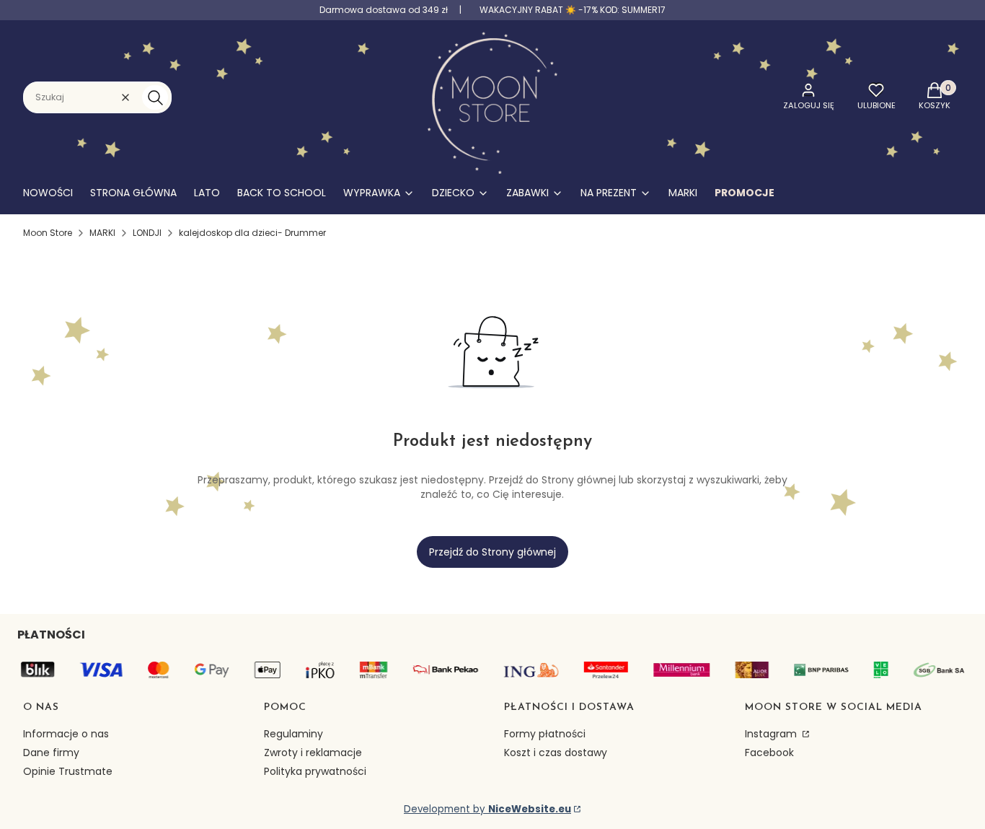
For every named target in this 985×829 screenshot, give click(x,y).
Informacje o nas (66, 734)
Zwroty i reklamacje (313, 752)
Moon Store (47, 233)
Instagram (772, 734)
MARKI (102, 233)
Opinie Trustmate (67, 771)
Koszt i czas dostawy (555, 752)
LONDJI (147, 233)
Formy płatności (545, 734)
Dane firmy (51, 752)
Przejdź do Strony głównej (492, 552)
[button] (155, 97)
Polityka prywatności (315, 771)
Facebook (769, 752)
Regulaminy (293, 734)
